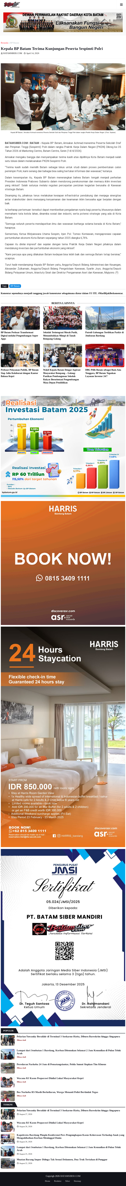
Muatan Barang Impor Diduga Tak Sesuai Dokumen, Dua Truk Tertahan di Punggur (62, 1159)
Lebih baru (1, 390)
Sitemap (77, 1181)
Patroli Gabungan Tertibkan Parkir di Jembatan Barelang (104, 334)
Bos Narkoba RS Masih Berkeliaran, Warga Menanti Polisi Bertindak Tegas (57, 1092)
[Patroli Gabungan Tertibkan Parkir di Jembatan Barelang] (104, 318)
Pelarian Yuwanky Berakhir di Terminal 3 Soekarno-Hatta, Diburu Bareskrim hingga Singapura (68, 1036)
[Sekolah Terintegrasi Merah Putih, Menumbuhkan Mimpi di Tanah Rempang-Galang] (62, 318)
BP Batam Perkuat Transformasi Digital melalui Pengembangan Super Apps (19, 335)
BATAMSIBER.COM (70, 1176)
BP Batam (14, 43)
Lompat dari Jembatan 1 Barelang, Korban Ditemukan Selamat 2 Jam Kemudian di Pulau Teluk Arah (69, 1052)
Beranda (4, 43)
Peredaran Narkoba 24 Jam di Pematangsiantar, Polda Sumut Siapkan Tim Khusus (61, 1064)
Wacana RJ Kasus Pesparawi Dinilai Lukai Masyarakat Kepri (50, 1078)
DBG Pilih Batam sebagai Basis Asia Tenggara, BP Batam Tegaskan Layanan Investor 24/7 (103, 373)
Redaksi (57, 1181)
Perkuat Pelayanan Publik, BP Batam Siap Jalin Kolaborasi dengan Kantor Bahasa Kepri (20, 373)
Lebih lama (124, 390)
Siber (67, 1181)
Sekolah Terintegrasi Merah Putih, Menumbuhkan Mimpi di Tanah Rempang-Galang (60, 335)
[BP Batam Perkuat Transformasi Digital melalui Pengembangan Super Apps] (20, 318)
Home (47, 1181)
